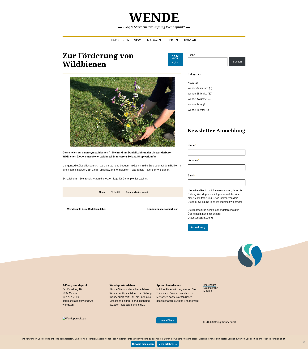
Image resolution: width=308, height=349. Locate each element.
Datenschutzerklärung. (200, 217)
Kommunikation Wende (137, 192)
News (138, 40)
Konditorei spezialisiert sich (162, 209)
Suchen (237, 61)
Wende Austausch (198, 88)
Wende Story (195, 104)
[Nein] (304, 341)
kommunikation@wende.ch (78, 301)
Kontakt (191, 40)
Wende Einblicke (197, 93)
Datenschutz (210, 287)
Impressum (209, 285)
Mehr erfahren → (167, 344)
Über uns (172, 40)
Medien (207, 290)
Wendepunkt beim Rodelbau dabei (86, 209)
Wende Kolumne (197, 99)
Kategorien (120, 40)
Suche (191, 55)
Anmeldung (198, 227)
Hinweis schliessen (143, 344)
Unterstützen (166, 320)
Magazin (154, 40)
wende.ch (68, 304)
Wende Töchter (196, 110)
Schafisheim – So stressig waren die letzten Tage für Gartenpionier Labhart (105, 178)
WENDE (154, 17)
